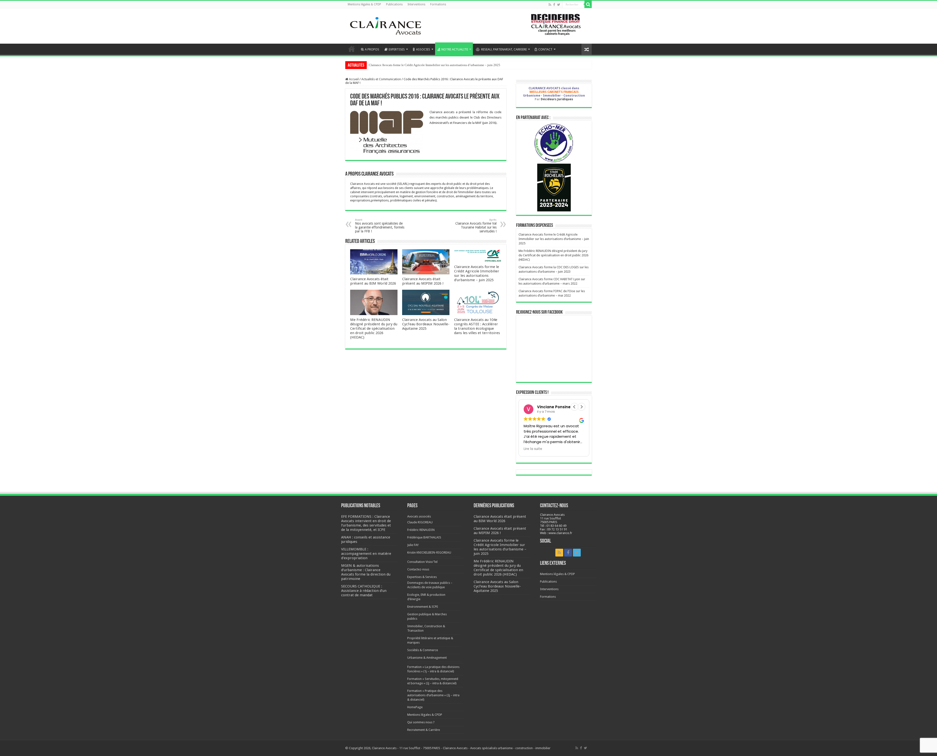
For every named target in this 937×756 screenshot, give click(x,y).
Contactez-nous (418, 569)
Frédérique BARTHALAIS (424, 537)
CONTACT (545, 49)
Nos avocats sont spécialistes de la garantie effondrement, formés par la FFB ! (379, 225)
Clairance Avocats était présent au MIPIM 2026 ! (423, 281)
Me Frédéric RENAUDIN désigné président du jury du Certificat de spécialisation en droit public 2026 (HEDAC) (373, 328)
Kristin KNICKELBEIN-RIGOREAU (429, 552)
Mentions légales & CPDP (364, 4)
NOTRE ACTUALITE (454, 49)
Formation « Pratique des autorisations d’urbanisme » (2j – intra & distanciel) (433, 695)
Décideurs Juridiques (557, 99)
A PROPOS (372, 49)
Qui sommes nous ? (421, 722)
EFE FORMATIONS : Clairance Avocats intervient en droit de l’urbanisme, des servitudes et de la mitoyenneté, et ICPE (366, 523)
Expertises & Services (422, 577)
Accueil (351, 49)
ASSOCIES (423, 49)
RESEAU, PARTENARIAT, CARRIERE (504, 49)
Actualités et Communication (381, 79)
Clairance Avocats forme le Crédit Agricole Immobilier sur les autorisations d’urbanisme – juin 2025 (434, 65)
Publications (394, 4)
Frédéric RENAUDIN (421, 530)
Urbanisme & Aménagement (427, 657)
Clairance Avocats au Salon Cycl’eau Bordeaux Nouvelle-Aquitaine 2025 (425, 324)
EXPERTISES (397, 49)
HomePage (415, 707)
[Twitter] (559, 5)
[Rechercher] (588, 4)
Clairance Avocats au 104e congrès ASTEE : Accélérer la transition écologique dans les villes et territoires (477, 326)
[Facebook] (554, 5)
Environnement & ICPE (422, 606)
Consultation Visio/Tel (422, 562)
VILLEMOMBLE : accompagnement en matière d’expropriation (366, 553)
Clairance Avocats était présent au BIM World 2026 (373, 281)
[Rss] (550, 5)
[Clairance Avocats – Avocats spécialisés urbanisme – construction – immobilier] (385, 25)
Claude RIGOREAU (420, 522)
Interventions (416, 4)
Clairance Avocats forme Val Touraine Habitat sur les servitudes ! (476, 225)
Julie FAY (413, 545)
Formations (438, 4)
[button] (581, 406)
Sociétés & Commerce (422, 650)
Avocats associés (419, 516)
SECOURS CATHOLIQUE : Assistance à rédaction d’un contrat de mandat (364, 590)
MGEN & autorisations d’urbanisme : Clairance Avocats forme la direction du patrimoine (365, 572)
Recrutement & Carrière (423, 730)
